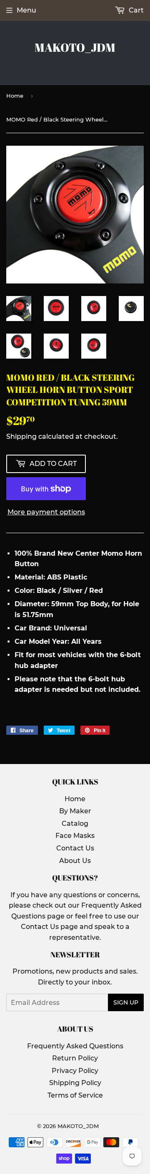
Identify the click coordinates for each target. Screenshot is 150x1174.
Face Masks (75, 836)
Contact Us (75, 848)
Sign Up (125, 1002)
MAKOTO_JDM (75, 47)
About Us (75, 861)
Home (14, 95)
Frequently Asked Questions (75, 1046)
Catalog (75, 823)
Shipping (21, 436)
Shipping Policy (75, 1083)
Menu (26, 10)
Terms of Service (75, 1095)
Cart (135, 10)
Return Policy (75, 1058)
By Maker (75, 811)
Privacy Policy (75, 1071)
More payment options (46, 512)
